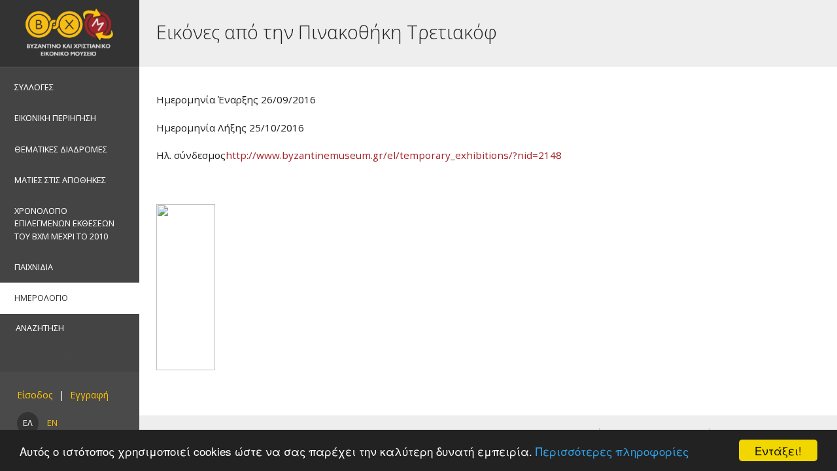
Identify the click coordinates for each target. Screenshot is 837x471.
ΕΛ (28, 422)
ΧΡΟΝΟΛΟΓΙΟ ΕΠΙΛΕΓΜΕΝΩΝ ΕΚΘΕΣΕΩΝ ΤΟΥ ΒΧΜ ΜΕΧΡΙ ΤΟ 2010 (64, 223)
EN (52, 422)
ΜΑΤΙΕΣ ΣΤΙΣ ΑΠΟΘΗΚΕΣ (60, 180)
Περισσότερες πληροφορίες (612, 451)
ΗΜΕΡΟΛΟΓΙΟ (41, 298)
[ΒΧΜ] (69, 33)
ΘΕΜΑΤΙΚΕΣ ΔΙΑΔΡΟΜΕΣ (60, 149)
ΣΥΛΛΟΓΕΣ (34, 87)
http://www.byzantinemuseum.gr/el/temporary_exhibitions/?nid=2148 (394, 155)
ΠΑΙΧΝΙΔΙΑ (33, 267)
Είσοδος (34, 395)
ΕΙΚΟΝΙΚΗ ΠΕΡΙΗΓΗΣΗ (55, 118)
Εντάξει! (778, 450)
